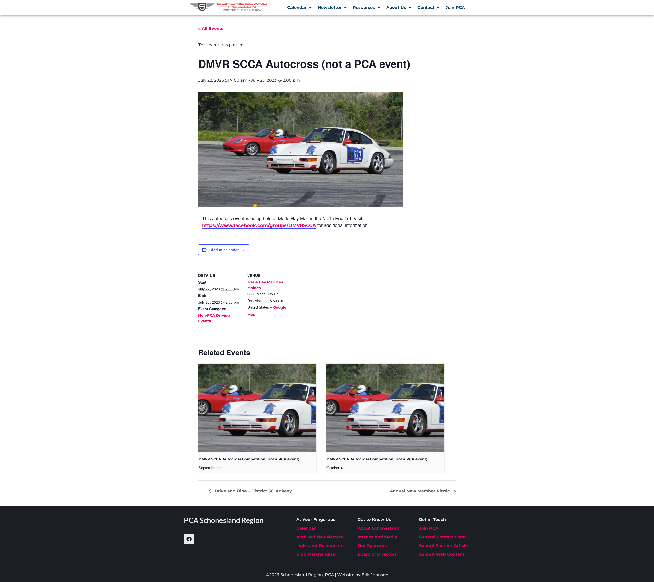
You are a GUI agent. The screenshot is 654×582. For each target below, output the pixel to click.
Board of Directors (377, 554)
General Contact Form (442, 537)
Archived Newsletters (319, 537)
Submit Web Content (441, 554)
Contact (425, 7)
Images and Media (377, 537)
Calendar (297, 7)
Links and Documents (319, 545)
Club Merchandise (315, 554)
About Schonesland (378, 528)
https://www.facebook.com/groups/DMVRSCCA (259, 225)
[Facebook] (189, 539)
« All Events (211, 28)
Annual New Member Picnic (420, 491)
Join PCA (455, 7)
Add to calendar (225, 249)
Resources (364, 7)
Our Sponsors (372, 545)
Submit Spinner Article (443, 545)
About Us (396, 7)
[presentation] (257, 408)
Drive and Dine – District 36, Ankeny (252, 491)
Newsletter (330, 7)
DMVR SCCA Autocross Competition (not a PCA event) (248, 459)
